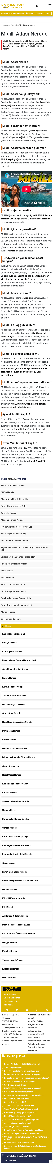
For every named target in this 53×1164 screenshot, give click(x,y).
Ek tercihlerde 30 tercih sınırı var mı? (19, 1143)
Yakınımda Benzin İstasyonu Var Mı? (36, 1032)
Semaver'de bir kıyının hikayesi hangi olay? (22, 1120)
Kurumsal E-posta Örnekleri (10, 1016)
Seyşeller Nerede (8, 513)
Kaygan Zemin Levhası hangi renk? (18, 1092)
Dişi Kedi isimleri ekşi (11, 1031)
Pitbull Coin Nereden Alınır (13, 584)
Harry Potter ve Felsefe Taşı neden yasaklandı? (24, 1130)
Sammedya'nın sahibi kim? (15, 1102)
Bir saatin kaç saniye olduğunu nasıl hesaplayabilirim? (26, 1078)
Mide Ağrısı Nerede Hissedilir (14, 499)
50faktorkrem (10, 1161)
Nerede (15, 25)
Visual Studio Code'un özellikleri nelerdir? (21, 1109)
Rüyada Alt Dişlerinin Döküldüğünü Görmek (22, 1064)
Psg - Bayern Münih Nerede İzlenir (16, 605)
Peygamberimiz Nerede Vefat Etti (16, 527)
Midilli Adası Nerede (27, 25)
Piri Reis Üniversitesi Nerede (14, 564)
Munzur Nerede (8, 612)
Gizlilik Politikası (10, 994)
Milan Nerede (7, 570)
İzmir (48, 13)
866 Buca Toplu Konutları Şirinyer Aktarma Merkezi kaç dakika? (27, 1138)
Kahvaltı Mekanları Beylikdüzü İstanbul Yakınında (37, 1047)
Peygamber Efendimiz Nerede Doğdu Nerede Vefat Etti (24, 548)
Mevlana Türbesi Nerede (12, 520)
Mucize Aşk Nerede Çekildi (13, 591)
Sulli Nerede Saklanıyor (11, 619)
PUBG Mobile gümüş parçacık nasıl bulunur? (22, 1088)
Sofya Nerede (7, 577)
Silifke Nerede (7, 492)
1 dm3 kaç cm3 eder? (13, 1068)
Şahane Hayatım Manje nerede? (13, 1042)
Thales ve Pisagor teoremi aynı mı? (19, 1106)
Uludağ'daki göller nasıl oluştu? (17, 1116)
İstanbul (30, 13)
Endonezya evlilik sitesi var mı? (17, 1099)
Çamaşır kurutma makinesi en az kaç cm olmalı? (24, 1095)
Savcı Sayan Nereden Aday (13, 533)
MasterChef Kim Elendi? (12, 13)
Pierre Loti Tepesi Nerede (12, 485)
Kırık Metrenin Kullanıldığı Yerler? (39, 1016)
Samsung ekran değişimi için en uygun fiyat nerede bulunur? (25, 1147)
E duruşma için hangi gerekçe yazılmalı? (21, 1113)
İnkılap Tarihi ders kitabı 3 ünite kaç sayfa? (22, 1074)
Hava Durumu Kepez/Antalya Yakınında (39, 1039)
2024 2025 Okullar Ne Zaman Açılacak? (12, 1036)
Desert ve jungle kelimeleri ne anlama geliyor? (23, 1071)
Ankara (39, 13)
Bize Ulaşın (8, 1005)
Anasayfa (6, 25)
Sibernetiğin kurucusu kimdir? (16, 1127)
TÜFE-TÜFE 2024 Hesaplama (9, 1023)
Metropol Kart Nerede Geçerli (14, 540)
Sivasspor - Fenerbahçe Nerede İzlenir (18, 557)
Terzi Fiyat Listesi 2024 (12, 1028)
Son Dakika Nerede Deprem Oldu (16, 598)
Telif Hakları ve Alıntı (12, 1001)
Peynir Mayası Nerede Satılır (14, 506)
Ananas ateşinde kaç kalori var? (17, 1123)
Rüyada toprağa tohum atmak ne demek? (21, 1134)
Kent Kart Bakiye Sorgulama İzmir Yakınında (35, 1024)
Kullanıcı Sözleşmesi (12, 998)
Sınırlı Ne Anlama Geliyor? (15, 1085)
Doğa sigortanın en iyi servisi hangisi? (20, 1081)
